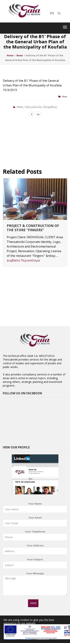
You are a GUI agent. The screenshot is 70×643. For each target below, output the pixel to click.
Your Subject (35, 559)
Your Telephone (35, 531)
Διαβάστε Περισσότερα (23, 260)
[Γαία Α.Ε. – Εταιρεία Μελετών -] (24, 3)
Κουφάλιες (50, 107)
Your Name (35, 503)
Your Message (35, 573)
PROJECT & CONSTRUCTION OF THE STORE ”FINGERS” (33, 227)
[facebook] (32, 114)
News (64, 96)
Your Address (35, 545)
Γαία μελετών (33, 107)
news (19, 107)
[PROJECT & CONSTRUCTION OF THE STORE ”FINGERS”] (35, 199)
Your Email (35, 517)
